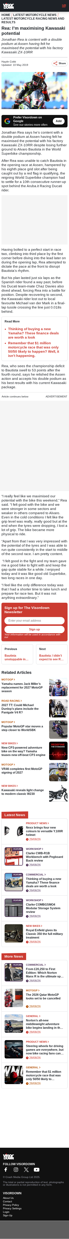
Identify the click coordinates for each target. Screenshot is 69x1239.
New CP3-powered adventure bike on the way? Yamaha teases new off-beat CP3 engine (23, 751)
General (32, 1016)
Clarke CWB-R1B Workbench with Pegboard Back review (44, 857)
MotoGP (7, 679)
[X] (27, 1170)
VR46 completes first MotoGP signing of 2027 (21, 770)
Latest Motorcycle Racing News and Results (32, 20)
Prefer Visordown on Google (27, 119)
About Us (8, 1198)
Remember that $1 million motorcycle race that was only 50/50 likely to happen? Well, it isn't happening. (43, 1075)
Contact (7, 1201)
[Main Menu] (64, 6)
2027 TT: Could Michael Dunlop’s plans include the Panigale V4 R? (20, 709)
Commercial (35, 874)
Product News (36, 823)
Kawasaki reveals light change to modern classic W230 (22, 792)
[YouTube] (37, 1170)
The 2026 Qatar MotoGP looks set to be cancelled (43, 996)
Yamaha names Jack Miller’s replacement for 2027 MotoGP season (22, 687)
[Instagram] (17, 1170)
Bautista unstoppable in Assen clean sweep (15, 657)
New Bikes (8, 743)
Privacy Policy (17, 637)
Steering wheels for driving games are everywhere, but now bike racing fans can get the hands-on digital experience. (44, 1050)
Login (6, 1212)
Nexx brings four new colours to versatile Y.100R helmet (44, 831)
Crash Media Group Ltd (19, 1177)
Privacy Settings (12, 1208)
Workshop (33, 848)
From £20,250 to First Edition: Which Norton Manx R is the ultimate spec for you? (45, 973)
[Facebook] (6, 1170)
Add (59, 121)
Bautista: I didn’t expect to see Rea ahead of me (51, 657)
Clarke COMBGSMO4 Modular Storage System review (43, 908)
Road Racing (10, 700)
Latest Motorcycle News (34, 14)
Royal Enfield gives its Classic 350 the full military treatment (44, 934)
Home (5, 14)
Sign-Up (7, 1215)
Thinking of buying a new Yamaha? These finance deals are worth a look (33, 333)
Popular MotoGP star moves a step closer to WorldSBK (22, 728)
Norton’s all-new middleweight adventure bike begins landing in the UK (44, 1024)
